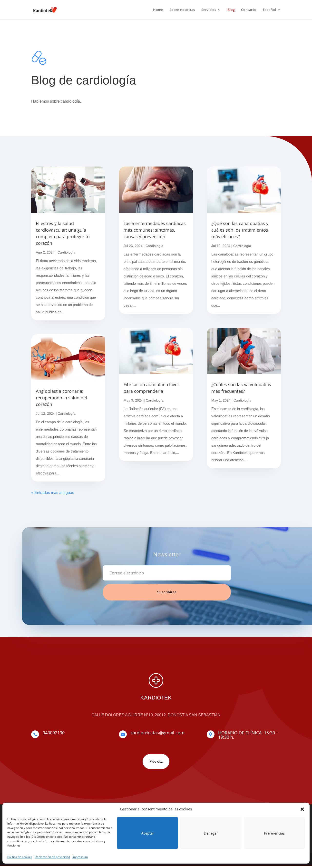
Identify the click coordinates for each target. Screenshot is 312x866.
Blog (231, 10)
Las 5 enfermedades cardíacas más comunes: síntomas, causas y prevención (155, 229)
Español (269, 10)
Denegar (211, 833)
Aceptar (147, 833)
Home (158, 10)
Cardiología (66, 252)
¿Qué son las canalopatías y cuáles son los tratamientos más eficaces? (239, 229)
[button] (302, 809)
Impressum (80, 857)
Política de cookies (19, 857)
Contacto (248, 10)
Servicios (208, 10)
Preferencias (274, 833)
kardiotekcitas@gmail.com (157, 733)
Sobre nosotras (182, 10)
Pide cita (156, 761)
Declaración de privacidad (52, 857)
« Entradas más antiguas (52, 493)
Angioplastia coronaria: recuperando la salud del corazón (61, 397)
